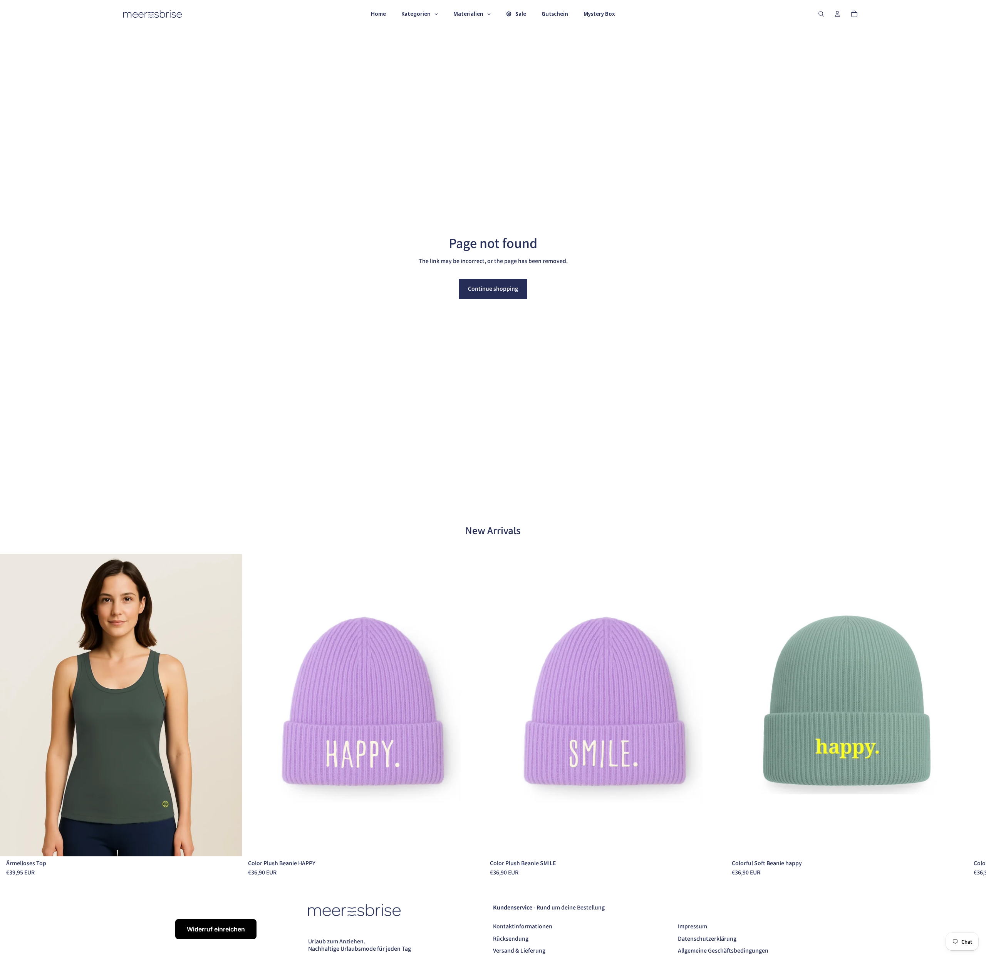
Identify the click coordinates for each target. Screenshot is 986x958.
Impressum (692, 926)
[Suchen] (821, 13)
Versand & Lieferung (519, 950)
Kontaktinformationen (522, 926)
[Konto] (837, 13)
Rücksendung (510, 938)
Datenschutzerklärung (707, 938)
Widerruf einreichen (216, 929)
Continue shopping (493, 288)
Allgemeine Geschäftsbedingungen (723, 950)
